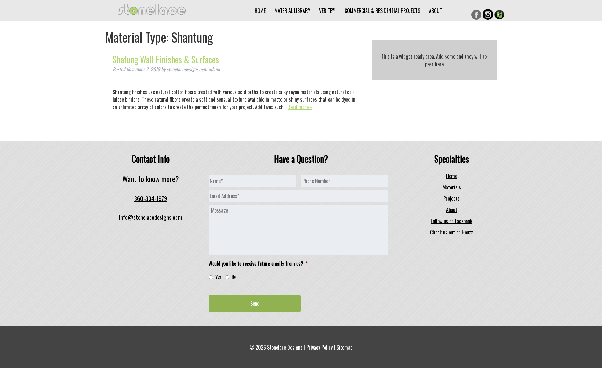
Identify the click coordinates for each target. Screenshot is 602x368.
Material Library (292, 10)
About (435, 10)
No (234, 276)
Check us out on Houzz (451, 232)
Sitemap (344, 347)
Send (255, 303)
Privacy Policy (319, 347)
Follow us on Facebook (451, 221)
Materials (451, 187)
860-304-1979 (150, 198)
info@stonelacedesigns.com (150, 217)
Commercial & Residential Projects (382, 10)
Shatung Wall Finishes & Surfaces (166, 59)
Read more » (300, 107)
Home (260, 10)
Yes (218, 276)
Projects (451, 198)
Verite (327, 10)
